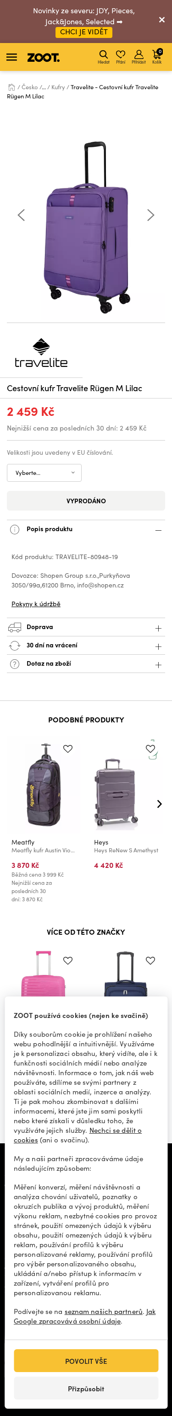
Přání (120, 62)
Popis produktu (48, 528)
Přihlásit (139, 62)
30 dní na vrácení (51, 644)
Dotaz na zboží (48, 663)
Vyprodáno (86, 500)
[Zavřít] (162, 21)
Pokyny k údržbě (36, 603)
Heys (101, 842)
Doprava (39, 626)
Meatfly (22, 842)
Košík (156, 56)
